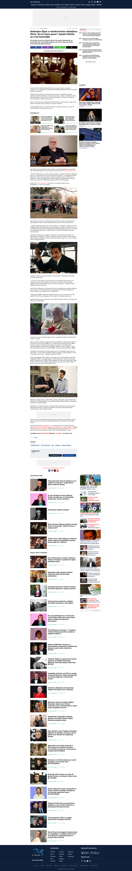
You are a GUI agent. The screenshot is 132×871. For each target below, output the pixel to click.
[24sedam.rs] (35, 2)
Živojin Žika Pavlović (69, 171)
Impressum (49, 865)
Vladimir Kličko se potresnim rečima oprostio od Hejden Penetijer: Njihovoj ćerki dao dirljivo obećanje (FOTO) (62, 661)
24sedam (59, 433)
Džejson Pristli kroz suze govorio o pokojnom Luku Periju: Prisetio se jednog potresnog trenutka (61, 805)
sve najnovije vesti (90, 62)
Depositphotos (94, 865)
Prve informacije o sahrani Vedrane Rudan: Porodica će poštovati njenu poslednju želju (62, 559)
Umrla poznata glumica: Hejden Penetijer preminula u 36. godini (60, 602)
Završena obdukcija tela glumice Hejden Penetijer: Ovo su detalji (61, 689)
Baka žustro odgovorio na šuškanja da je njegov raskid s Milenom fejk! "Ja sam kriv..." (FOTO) (89, 104)
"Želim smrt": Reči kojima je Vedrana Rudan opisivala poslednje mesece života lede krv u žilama (62, 540)
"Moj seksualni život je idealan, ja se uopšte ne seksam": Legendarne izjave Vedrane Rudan (62, 482)
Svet (62, 5)
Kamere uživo (40, 5)
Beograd (70, 852)
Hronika (66, 5)
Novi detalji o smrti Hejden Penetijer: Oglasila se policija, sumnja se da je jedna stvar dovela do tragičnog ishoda (62, 733)
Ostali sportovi (83, 148)
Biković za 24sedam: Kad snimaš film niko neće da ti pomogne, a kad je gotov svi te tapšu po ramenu (47, 118)
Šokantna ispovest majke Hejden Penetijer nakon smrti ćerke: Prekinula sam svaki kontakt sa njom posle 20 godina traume (62, 705)
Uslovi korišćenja (84, 865)
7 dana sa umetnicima (61, 7)
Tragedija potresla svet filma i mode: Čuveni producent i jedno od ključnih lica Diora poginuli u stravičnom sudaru (62, 676)
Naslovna (32, 28)
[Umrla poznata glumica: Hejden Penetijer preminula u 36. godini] (38, 605)
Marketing (56, 865)
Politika (47, 5)
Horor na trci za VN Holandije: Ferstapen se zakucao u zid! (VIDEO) (92, 39)
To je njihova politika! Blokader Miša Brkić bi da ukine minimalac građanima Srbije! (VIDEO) (91, 57)
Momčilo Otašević (42, 429)
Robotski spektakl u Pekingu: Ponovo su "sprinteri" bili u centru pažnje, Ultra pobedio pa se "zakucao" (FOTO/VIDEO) (89, 144)
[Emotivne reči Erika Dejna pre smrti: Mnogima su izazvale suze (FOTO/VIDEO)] (38, 764)
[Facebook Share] (36, 47)
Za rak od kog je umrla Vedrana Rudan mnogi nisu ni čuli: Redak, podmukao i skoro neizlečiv (61, 497)
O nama (36, 865)
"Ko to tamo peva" (42, 183)
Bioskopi (57, 445)
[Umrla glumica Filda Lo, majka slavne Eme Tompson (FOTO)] (38, 821)
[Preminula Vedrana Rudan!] (38, 514)
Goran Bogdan (56, 427)
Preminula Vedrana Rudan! (58, 510)
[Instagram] (95, 2)
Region (70, 854)
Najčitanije (90, 29)
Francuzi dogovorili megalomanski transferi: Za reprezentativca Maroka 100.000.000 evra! (92, 51)
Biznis (83, 5)
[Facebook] (92, 2)
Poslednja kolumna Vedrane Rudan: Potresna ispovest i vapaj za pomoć (62, 588)
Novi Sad (70, 859)
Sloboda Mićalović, (35, 427)
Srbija (93, 5)
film (53, 445)
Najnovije (33, 5)
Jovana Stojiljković (67, 427)
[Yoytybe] (98, 2)
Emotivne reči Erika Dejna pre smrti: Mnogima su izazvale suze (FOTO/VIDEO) (62, 762)
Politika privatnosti (73, 865)
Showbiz (57, 5)
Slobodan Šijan (35, 445)
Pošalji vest (64, 865)
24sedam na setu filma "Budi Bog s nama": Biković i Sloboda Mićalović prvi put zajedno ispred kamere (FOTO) (71, 118)
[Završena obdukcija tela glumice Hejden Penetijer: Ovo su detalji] (38, 692)
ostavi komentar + (69, 455)
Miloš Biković (47, 426)
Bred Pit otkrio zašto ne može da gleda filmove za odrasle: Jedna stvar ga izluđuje (62, 776)
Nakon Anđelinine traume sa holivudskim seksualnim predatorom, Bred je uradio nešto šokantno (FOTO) (62, 647)
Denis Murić (72, 429)
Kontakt (42, 865)
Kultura (88, 5)
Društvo (72, 5)
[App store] (85, 852)
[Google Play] (95, 852)
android (46, 433)
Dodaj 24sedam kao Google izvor (55, 51)
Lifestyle (77, 5)
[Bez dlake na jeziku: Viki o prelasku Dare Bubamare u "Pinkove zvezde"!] (90, 115)
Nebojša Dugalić (47, 427)
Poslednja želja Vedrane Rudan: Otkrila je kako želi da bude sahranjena (60, 574)
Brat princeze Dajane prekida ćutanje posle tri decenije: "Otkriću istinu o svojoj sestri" (62, 526)
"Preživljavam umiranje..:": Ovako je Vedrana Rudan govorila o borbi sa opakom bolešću (62, 632)
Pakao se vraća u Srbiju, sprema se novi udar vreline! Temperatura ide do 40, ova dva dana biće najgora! (91, 34)
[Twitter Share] (71, 47)
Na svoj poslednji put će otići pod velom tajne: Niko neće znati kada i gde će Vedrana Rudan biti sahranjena (61, 618)
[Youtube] (58, 470)
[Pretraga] (89, 2)
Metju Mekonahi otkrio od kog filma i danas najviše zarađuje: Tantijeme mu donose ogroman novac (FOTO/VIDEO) (62, 791)
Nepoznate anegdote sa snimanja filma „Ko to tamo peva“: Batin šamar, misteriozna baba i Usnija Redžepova (71, 127)
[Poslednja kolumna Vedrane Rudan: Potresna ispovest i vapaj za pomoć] (38, 591)
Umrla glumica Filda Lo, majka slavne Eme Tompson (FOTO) (60, 818)
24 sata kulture (72, 7)
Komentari (98, 29)
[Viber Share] (47, 47)
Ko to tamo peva (45, 445)
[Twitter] (100, 2)
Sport (52, 5)
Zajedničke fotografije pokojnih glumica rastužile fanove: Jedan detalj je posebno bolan (60, 718)
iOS (41, 433)
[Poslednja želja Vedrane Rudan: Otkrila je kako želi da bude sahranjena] (38, 576)
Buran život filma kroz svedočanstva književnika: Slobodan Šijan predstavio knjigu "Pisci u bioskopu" (47, 127)
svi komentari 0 (55, 455)
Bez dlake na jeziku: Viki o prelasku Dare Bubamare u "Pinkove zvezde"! (90, 123)
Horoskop (99, 5)
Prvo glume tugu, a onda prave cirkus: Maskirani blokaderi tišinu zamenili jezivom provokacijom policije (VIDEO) (91, 44)
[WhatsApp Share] (59, 47)
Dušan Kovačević (66, 445)
